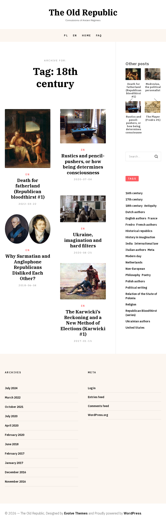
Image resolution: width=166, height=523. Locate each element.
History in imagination (140, 237)
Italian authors (136, 250)
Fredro (130, 224)
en (28, 174)
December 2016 (15, 472)
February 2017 (14, 453)
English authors (136, 218)
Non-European (135, 269)
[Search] (156, 156)
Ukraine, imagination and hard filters (83, 240)
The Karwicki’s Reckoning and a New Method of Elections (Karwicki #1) (83, 323)
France (152, 218)
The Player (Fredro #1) (152, 118)
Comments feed (98, 406)
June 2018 (11, 444)
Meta (151, 250)
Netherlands (134, 262)
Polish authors (135, 281)
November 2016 (15, 481)
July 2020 (11, 416)
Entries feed (96, 397)
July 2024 (11, 388)
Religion (131, 304)
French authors (146, 224)
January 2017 (14, 463)
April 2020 (11, 425)
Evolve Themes (76, 513)
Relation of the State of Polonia (141, 296)
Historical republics (139, 231)
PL (66, 35)
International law (146, 243)
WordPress (132, 513)
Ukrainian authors (138, 321)
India (129, 243)
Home (86, 35)
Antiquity (150, 206)
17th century (134, 199)
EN (75, 35)
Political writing (136, 287)
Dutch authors (135, 212)
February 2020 (14, 435)
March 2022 (12, 397)
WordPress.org (98, 415)
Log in (92, 388)
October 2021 (14, 407)
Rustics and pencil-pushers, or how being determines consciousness (82, 164)
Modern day (133, 256)
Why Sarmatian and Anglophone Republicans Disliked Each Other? (27, 267)
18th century (134, 206)
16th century (134, 193)
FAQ (99, 35)
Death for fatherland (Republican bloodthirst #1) (28, 188)
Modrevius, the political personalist (153, 87)
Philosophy (133, 275)
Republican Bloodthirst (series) (141, 313)
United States (135, 327)
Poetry (146, 275)
